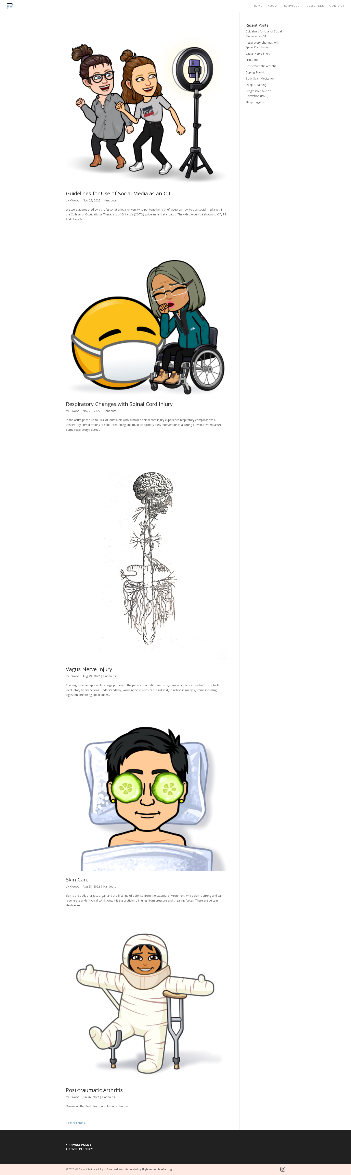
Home (257, 5)
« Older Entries (75, 1123)
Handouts (110, 200)
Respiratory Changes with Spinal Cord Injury (119, 404)
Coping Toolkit (255, 72)
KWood (74, 200)
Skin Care (77, 879)
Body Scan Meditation (260, 78)
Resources (314, 5)
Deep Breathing (256, 85)
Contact (336, 5)
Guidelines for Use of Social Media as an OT (118, 193)
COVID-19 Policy (81, 1149)
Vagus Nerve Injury (89, 669)
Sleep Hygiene (255, 102)
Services (291, 5)
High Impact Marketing (157, 1169)
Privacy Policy (80, 1145)
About (273, 5)
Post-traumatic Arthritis (94, 1090)
